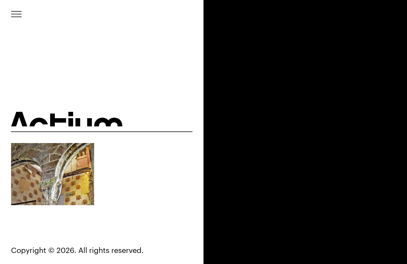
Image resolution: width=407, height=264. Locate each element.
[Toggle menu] (16, 14)
